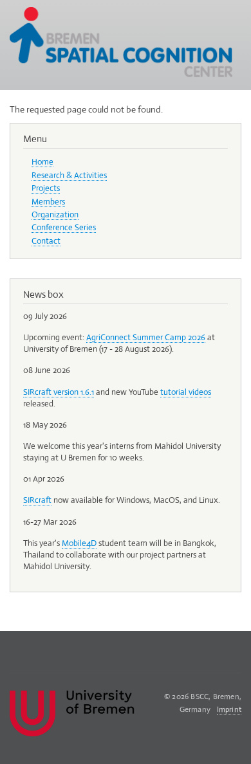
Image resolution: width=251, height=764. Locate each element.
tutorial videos (185, 392)
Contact (46, 241)
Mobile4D (79, 543)
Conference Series (64, 227)
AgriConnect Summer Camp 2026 (145, 337)
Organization (55, 214)
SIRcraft (37, 500)
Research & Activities (69, 175)
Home (42, 162)
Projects (46, 188)
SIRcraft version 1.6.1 (58, 392)
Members (48, 201)
